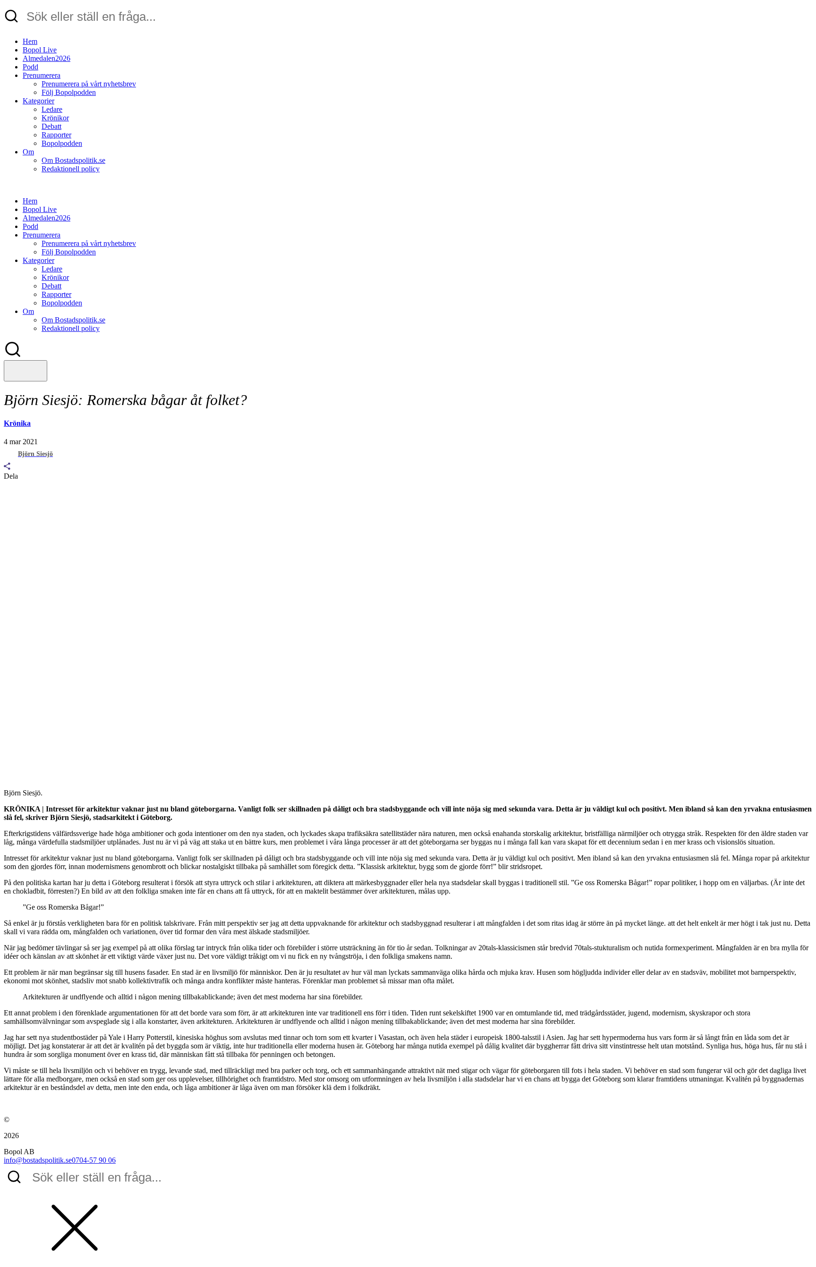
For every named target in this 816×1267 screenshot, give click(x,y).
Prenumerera (41, 75)
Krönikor (55, 118)
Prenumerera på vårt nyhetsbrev (89, 84)
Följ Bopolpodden (69, 92)
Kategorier (38, 101)
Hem (30, 41)
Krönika (17, 423)
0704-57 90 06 (94, 1160)
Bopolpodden (62, 143)
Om (28, 152)
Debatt (51, 126)
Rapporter (56, 135)
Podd (30, 67)
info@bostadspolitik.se (38, 1160)
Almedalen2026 (46, 58)
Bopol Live (40, 50)
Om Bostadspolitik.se (73, 160)
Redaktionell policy (71, 169)
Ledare (52, 109)
